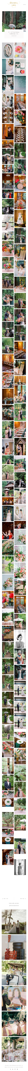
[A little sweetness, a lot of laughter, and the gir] (14, 1023)
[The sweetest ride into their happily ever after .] (14, 972)
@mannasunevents (14, 905)
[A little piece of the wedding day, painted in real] (14, 998)
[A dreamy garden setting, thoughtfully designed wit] (14, 1049)
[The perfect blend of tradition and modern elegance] (14, 947)
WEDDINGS (14, 35)
